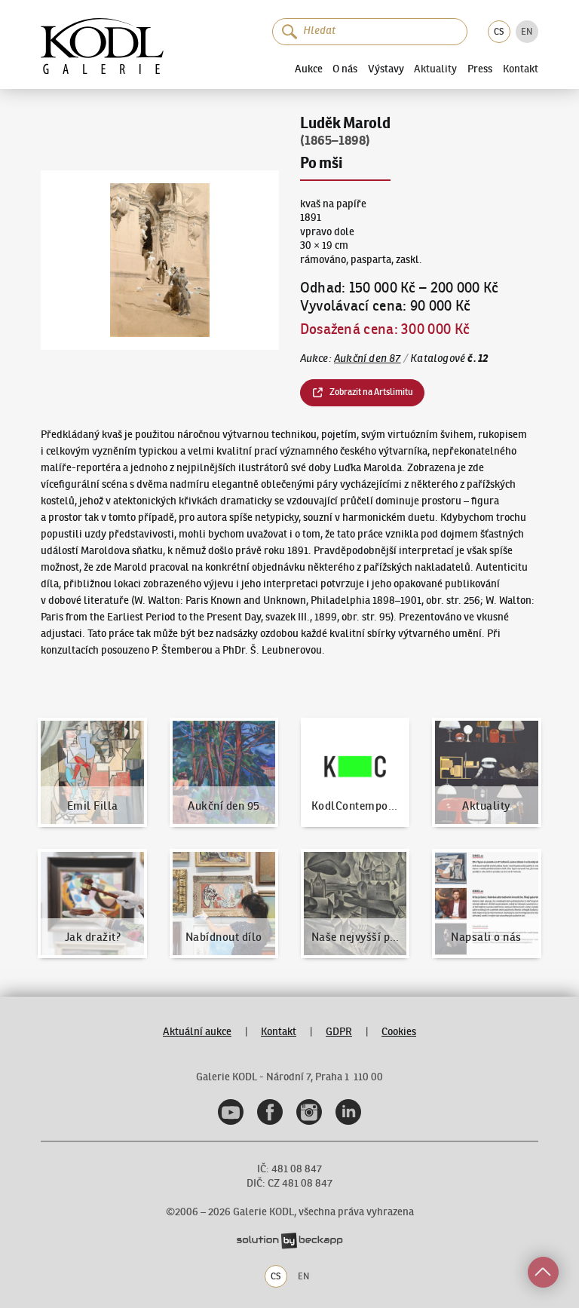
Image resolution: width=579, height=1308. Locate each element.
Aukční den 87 (367, 358)
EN (526, 31)
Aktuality (435, 69)
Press (479, 68)
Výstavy (386, 68)
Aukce (309, 68)
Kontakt (520, 69)
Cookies (398, 1031)
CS (499, 31)
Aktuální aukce (197, 1031)
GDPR (339, 1031)
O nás (344, 68)
